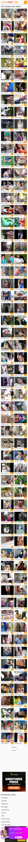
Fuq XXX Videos (6, 822)
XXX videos (5, 798)
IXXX (3, 816)
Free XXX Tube (5, 819)
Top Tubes (4, 801)
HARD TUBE (10, 2)
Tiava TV (4, 813)
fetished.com (5, 804)
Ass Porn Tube (5, 810)
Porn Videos (5, 807)
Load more (14, 747)
